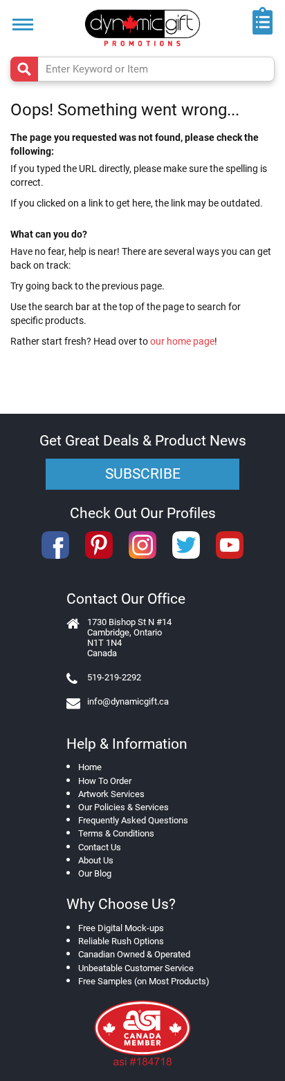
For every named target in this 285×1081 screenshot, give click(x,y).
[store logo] (142, 28)
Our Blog (94, 873)
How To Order (104, 781)
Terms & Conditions (116, 833)
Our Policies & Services (123, 807)
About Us (95, 860)
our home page (182, 341)
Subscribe (143, 474)
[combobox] (142, 69)
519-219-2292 (114, 677)
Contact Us (99, 847)
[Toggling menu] (22, 24)
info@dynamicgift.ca (128, 701)
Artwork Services (111, 794)
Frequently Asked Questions (133, 820)
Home (90, 767)
